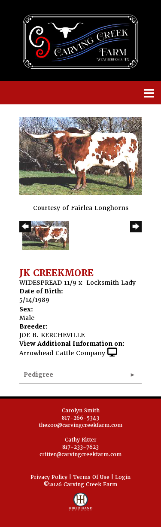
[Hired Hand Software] (80, 505)
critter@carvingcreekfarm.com (80, 454)
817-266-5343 (80, 417)
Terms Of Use (91, 477)
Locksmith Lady (111, 282)
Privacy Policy (48, 477)
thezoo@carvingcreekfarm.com (80, 425)
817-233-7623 (80, 447)
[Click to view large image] (80, 156)
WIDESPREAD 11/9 (47, 282)
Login (123, 477)
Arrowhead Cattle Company (62, 353)
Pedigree (38, 374)
